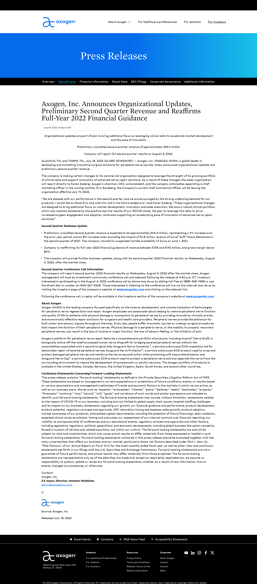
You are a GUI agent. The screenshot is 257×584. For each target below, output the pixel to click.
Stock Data (119, 81)
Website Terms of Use (138, 566)
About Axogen (117, 21)
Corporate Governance (165, 81)
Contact (164, 566)
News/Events (67, 81)
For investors (217, 21)
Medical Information (137, 570)
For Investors (93, 566)
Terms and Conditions (138, 562)
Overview (48, 81)
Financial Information (94, 81)
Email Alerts (80, 539)
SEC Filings (138, 81)
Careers (164, 562)
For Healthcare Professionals (101, 558)
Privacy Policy (134, 558)
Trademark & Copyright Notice (179, 582)
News (163, 570)
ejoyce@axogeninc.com (56, 484)
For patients (192, 21)
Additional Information (199, 81)
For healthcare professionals (157, 21)
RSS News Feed (132, 539)
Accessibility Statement (169, 539)
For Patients (92, 562)
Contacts (105, 539)
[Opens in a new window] (186, 553)
